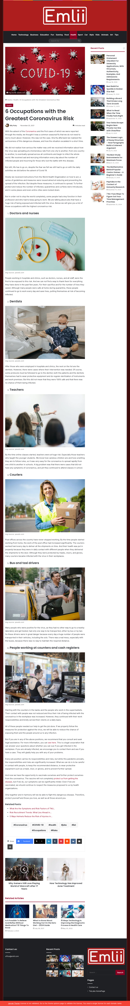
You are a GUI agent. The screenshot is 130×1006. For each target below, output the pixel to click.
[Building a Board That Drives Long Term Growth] (98, 102)
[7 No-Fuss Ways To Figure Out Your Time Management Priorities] (98, 197)
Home (14, 35)
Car (86, 35)
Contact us (93, 987)
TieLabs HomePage (97, 991)
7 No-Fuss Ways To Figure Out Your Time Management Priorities (115, 198)
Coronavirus (31, 131)
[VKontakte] (73, 841)
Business (34, 35)
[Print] (10, 846)
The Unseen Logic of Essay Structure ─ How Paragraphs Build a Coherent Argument (115, 142)
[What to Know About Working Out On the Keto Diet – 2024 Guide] (45, 911)
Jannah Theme (14, 1003)
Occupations (39, 830)
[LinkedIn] (48, 841)
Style (92, 35)
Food (66, 35)
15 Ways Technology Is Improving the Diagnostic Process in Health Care (73, 923)
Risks (55, 830)
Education (44, 35)
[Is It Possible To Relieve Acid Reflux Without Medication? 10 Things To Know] (17, 911)
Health (73, 35)
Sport (80, 35)
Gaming (59, 35)
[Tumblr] (55, 841)
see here (52, 742)
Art (111, 35)
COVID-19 (39, 825)
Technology (23, 35)
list (74, 825)
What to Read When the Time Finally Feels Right (115, 113)
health (53, 825)
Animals (104, 35)
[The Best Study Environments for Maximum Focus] (98, 158)
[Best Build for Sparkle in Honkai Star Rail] (98, 89)
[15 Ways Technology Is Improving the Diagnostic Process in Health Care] (73, 911)
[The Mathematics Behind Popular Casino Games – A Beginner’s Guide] (98, 170)
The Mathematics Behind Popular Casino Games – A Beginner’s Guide (115, 171)
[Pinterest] (61, 841)
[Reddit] (67, 841)
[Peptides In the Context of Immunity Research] (98, 185)
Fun (52, 35)
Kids (98, 35)
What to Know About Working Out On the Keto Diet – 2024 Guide (44, 923)
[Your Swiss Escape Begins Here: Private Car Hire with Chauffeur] (98, 126)
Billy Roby (13, 125)
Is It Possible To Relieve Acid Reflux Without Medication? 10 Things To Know (17, 924)
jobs (64, 825)
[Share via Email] (79, 841)
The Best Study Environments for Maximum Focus (114, 157)
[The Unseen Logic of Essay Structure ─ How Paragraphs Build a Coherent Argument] (98, 141)
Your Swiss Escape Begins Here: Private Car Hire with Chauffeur (115, 126)
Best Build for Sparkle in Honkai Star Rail (115, 89)
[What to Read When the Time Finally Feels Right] (98, 114)
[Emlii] (65, 15)
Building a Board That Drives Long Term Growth (114, 101)
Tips (116, 35)
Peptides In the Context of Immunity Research (115, 184)
